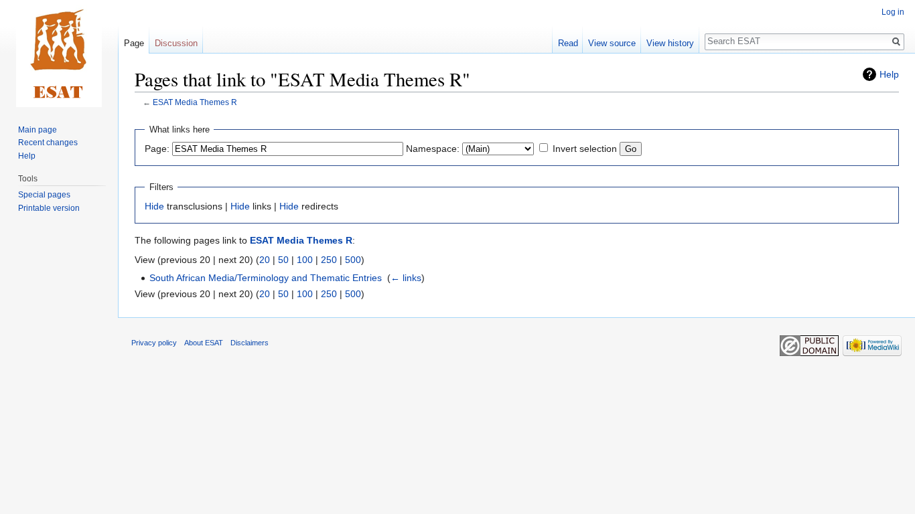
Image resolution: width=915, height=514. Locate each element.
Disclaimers (249, 343)
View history (670, 43)
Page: (157, 148)
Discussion (176, 43)
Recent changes (48, 142)
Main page (37, 130)
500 (353, 259)
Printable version (49, 208)
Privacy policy (154, 343)
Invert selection (585, 148)
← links (406, 277)
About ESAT (203, 343)
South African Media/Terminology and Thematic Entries (265, 277)
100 (305, 259)
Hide (154, 206)
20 (264, 259)
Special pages (44, 194)
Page (134, 43)
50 (283, 259)
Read (568, 43)
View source (612, 43)
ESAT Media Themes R (195, 102)
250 (329, 259)
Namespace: (433, 148)
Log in (893, 12)
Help (889, 74)
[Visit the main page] (59, 53)
